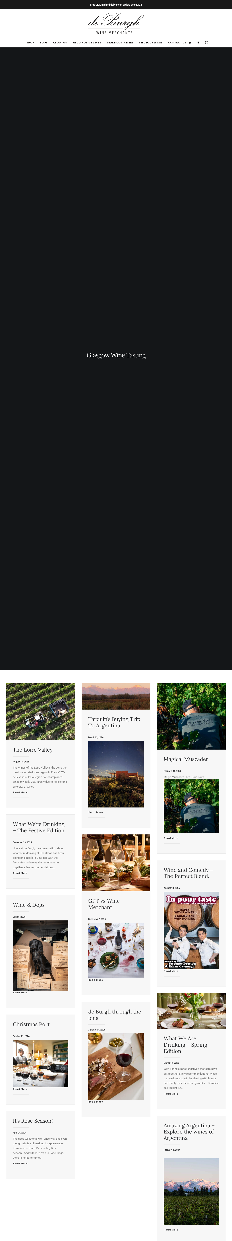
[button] (191, 42)
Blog (43, 42)
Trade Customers (120, 42)
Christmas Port (31, 1024)
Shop (30, 42)
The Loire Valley (33, 749)
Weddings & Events (86, 42)
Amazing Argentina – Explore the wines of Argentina (189, 1131)
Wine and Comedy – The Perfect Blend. (188, 873)
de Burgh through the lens (114, 1014)
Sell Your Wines (151, 42)
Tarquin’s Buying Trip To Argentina (114, 722)
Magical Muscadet (186, 759)
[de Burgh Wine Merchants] (116, 23)
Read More (20, 792)
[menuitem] (30, 42)
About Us (60, 42)
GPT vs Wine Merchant (104, 903)
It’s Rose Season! (33, 1120)
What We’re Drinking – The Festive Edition (39, 827)
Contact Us (177, 42)
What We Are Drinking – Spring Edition (185, 1044)
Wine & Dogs (29, 904)
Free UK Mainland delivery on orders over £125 (116, 4)
